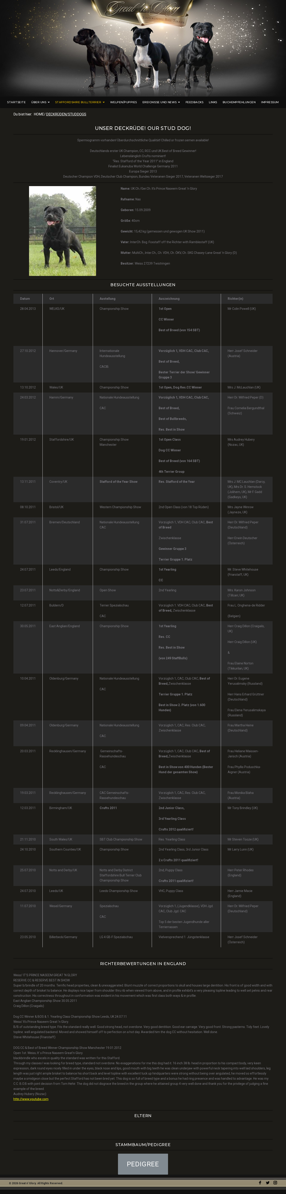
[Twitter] (267, 1183)
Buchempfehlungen (239, 102)
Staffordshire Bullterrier (78, 102)
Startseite (16, 102)
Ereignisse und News (160, 102)
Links (213, 102)
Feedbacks (194, 102)
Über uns (38, 102)
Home (39, 114)
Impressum (270, 102)
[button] (143, 1164)
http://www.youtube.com (30, 1099)
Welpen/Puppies (123, 102)
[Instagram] (275, 1183)
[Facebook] (260, 1183)
